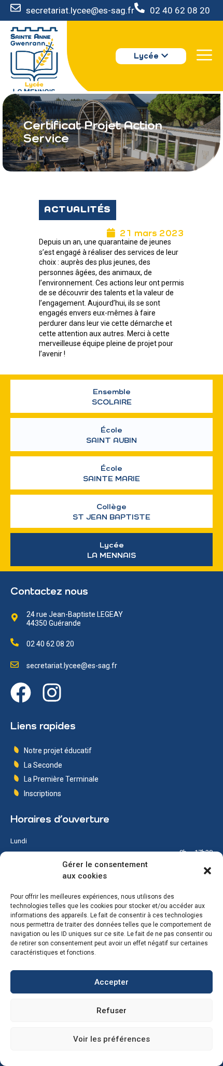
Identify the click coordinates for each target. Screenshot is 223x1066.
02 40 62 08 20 (180, 10)
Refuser (111, 1010)
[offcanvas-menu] (204, 55)
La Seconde (43, 765)
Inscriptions (42, 793)
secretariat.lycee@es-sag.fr (80, 10)
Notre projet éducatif (58, 750)
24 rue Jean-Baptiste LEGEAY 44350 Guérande (74, 618)
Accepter (111, 982)
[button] (207, 871)
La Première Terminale (61, 779)
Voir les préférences (111, 1039)
